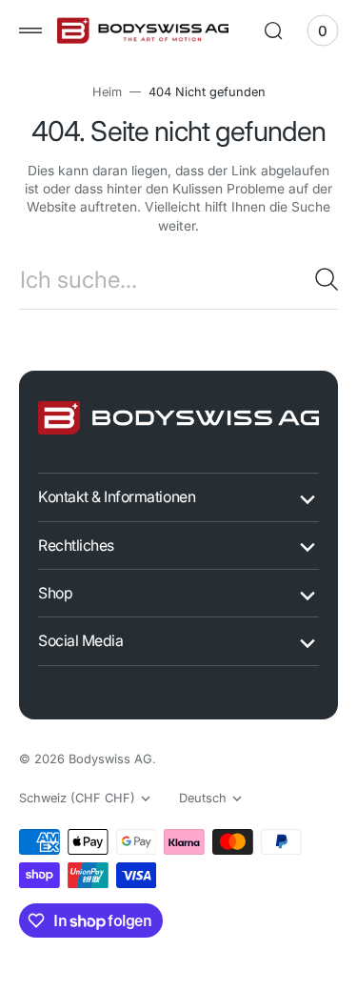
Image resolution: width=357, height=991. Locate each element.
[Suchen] (312, 279)
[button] (30, 30)
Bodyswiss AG (110, 759)
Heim (99, 92)
